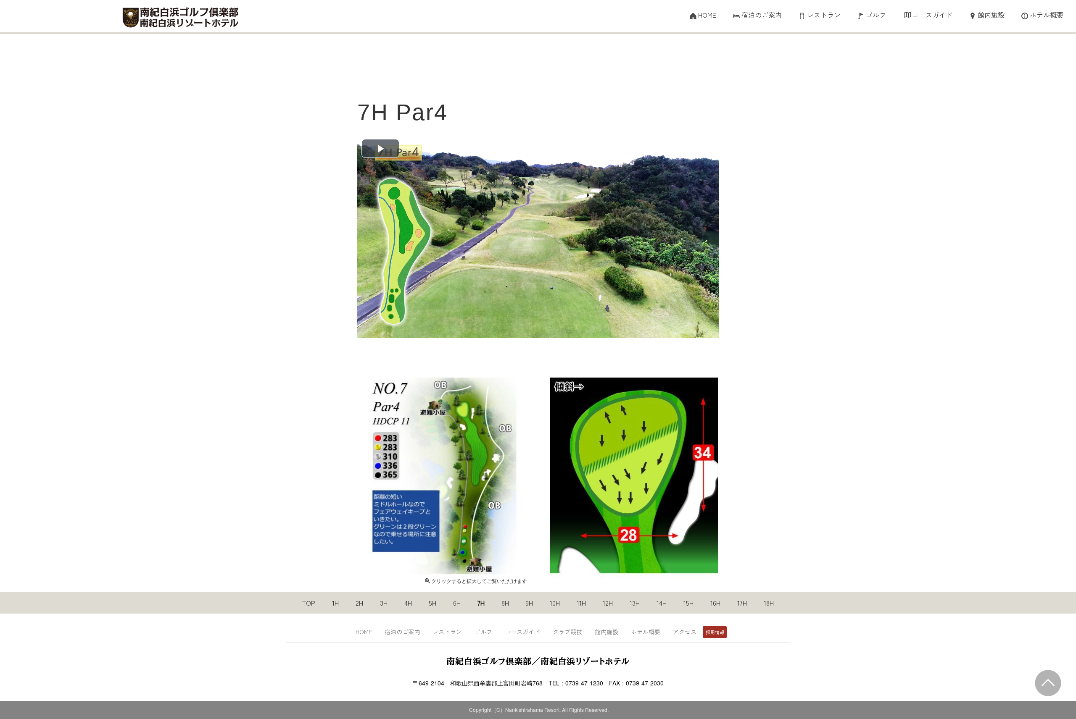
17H (742, 603)
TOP (308, 603)
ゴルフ (876, 15)
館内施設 (991, 15)
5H (432, 603)
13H (635, 603)
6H (457, 603)
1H (335, 603)
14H (662, 603)
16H (715, 603)
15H (688, 603)
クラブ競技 (567, 631)
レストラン (824, 15)
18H (769, 603)
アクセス (684, 631)
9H (529, 603)
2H (359, 603)
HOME (707, 15)
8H (505, 603)
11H (581, 603)
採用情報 (715, 632)
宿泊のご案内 (761, 15)
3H (384, 603)
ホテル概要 (1046, 15)
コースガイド (932, 15)
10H (555, 603)
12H (608, 603)
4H (408, 603)
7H (481, 603)
